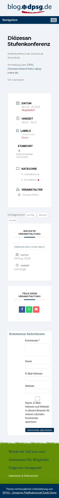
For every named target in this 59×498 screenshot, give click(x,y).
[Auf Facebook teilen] (22, 309)
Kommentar (32, 340)
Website (29, 386)
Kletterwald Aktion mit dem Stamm (30, 247)
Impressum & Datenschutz (23, 475)
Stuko (13, 220)
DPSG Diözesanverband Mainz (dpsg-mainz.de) (25, 68)
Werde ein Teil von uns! (27, 452)
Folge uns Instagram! (25, 468)
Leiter (30, 215)
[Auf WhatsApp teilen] (29, 309)
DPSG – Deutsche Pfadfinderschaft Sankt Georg (29, 492)
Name (28, 361)
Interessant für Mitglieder (29, 460)
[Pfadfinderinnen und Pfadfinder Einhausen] (29, 9)
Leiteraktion (30, 174)
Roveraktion (30, 179)
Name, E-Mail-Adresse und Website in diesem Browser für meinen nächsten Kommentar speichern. (37, 412)
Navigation (9, 20)
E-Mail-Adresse (33, 373)
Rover (42, 215)
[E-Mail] (36, 309)
